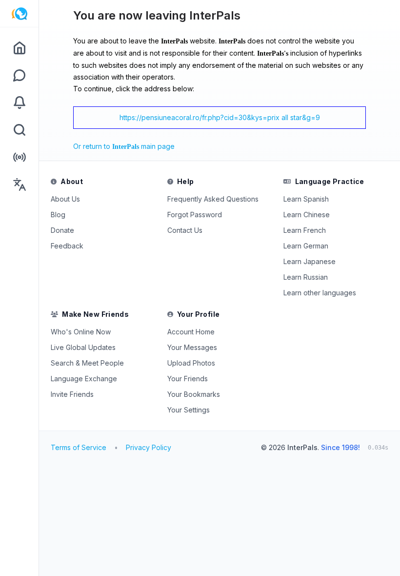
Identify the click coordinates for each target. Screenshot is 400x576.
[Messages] (19, 75)
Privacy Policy (148, 447)
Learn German (305, 246)
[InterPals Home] (19, 13)
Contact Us (184, 230)
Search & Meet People (87, 363)
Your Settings (188, 410)
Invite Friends (72, 394)
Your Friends (187, 378)
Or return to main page (124, 146)
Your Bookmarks (193, 394)
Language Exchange (84, 378)
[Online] (19, 157)
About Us (65, 199)
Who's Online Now (81, 332)
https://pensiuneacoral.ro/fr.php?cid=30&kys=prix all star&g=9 (220, 117)
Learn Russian (305, 277)
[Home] (19, 48)
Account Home (191, 332)
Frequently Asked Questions (213, 199)
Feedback (67, 246)
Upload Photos (191, 363)
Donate (62, 230)
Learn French (304, 230)
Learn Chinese (306, 214)
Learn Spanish (306, 199)
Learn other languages (319, 292)
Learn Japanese (309, 261)
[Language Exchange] (19, 184)
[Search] (19, 130)
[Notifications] (19, 102)
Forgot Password (194, 214)
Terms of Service (78, 447)
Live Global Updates (83, 347)
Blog (58, 214)
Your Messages (192, 347)
